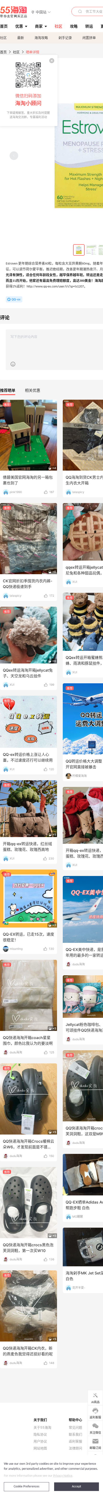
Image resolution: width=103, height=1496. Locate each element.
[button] (41, 11)
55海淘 (13, 12)
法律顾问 (75, 1448)
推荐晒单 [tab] (7, 390)
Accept (76, 1486)
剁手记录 (65, 38)
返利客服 (75, 1441)
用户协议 (40, 1441)
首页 (3, 52)
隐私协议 (40, 1434)
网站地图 (40, 1448)
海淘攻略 (41, 38)
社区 (3, 38)
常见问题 (75, 1427)
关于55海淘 (42, 1427)
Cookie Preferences (26, 1486)
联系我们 (75, 1434)
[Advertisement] (51, 758)
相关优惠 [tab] (32, 390)
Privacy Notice (62, 1476)
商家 (39, 26)
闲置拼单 (89, 38)
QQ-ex (15, 299)
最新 (20, 38)
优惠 (19, 26)
